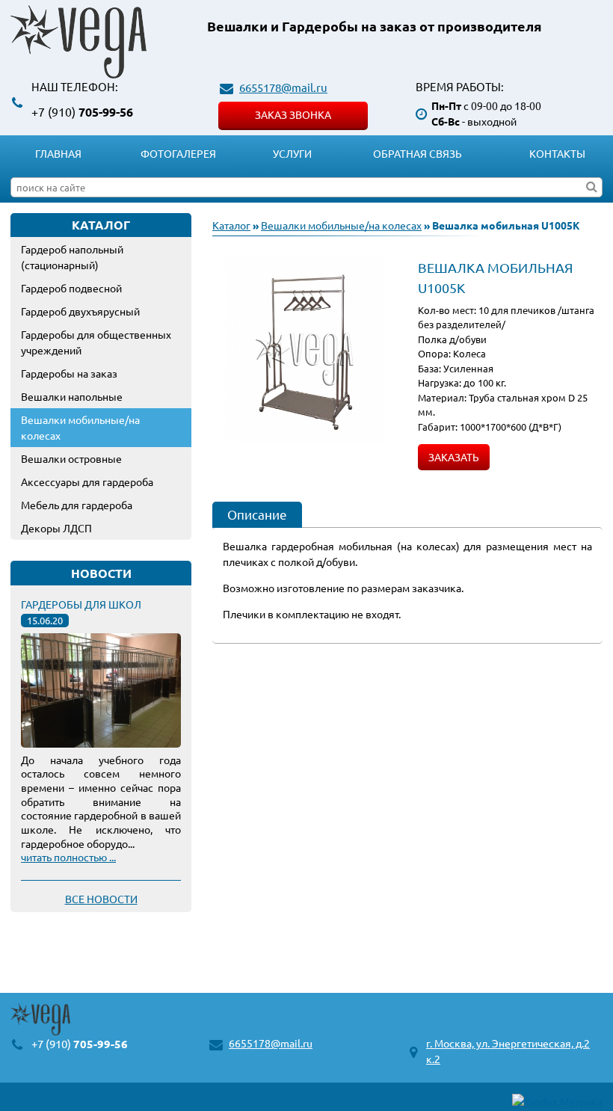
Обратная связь (417, 153)
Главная (58, 153)
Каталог (231, 225)
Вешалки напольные (72, 396)
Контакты (557, 153)
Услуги (292, 153)
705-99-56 (82, 112)
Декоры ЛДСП (56, 528)
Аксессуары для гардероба (87, 481)
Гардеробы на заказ (69, 373)
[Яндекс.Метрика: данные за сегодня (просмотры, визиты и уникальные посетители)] (557, 1102)
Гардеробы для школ (81, 604)
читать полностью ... (68, 857)
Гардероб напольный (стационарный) (72, 256)
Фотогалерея (178, 153)
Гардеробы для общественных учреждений (96, 342)
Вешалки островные (71, 458)
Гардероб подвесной (71, 288)
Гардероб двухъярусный (80, 311)
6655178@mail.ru (283, 87)
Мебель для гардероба (76, 504)
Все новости (101, 898)
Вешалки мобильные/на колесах (80, 427)
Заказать (453, 457)
